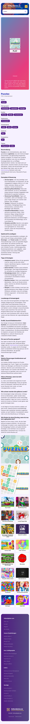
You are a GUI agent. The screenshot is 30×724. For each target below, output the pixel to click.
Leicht (3, 127)
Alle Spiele (6, 629)
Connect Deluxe (8, 681)
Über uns (6, 621)
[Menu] (26, 6)
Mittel (9, 127)
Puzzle (4, 102)
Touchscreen (18, 114)
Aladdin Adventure (8, 701)
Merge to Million (8, 663)
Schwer (15, 127)
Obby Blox (6, 678)
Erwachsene (5, 108)
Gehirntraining (5, 170)
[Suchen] (26, 12)
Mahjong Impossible (9, 676)
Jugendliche (14, 108)
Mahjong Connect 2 (8, 656)
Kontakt (6, 624)
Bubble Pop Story (8, 646)
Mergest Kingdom (8, 673)
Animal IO (6, 693)
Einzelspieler (5, 121)
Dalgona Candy (7, 639)
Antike (12, 146)
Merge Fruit (7, 641)
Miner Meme (7, 661)
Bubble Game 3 (7, 636)
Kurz (3, 133)
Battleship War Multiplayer (10, 653)
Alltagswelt (5, 146)
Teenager (22, 108)
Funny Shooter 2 (8, 688)
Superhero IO (7, 658)
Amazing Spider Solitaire (10, 690)
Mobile (10, 114)
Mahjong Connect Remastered (11, 671)
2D (3, 139)
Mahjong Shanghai (8, 644)
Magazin (6, 626)
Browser (4, 114)
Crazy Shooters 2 (8, 698)
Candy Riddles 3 (8, 696)
